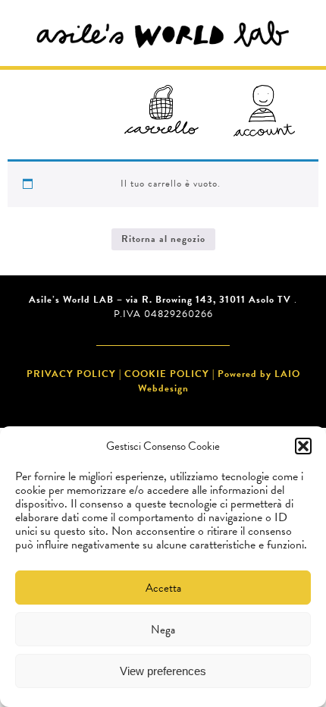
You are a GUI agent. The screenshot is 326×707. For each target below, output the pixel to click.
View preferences (163, 671)
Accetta (163, 588)
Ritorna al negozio (163, 239)
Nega (163, 629)
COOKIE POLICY (166, 374)
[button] (303, 446)
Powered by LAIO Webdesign (219, 381)
